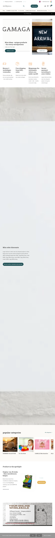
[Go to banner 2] (42, 37)
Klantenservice (46, 1)
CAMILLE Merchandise (30, 10)
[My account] (45, 6)
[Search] (24, 6)
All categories (48, 432)
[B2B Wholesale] (7, 6)
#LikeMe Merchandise (42, 10)
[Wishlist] (48, 6)
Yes (33, 535)
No (39, 535)
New (4, 10)
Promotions (51, 10)
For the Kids (21, 10)
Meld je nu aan (10, 50)
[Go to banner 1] (16, 37)
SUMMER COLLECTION (11, 10)
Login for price (41, 482)
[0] (50, 6)
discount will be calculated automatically (13, 264)
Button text (34, 6)
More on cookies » (47, 535)
